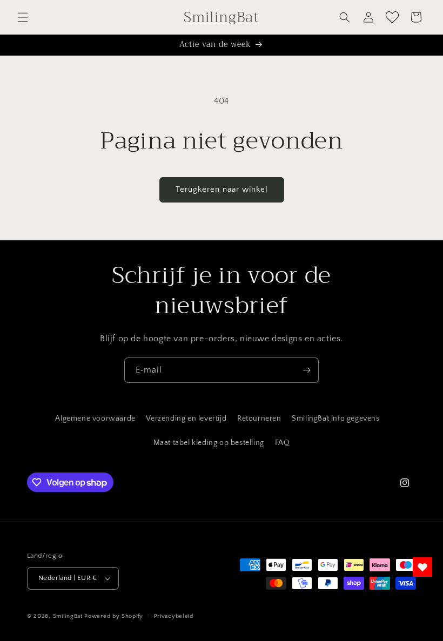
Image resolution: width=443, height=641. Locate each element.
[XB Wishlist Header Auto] (392, 17)
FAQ (282, 442)
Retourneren (259, 418)
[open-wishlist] (422, 567)
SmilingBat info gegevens (335, 418)
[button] (23, 17)
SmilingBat (68, 616)
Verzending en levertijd (186, 418)
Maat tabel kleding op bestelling (208, 442)
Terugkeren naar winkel (222, 189)
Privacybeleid (173, 616)
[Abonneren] (306, 370)
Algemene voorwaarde (95, 418)
